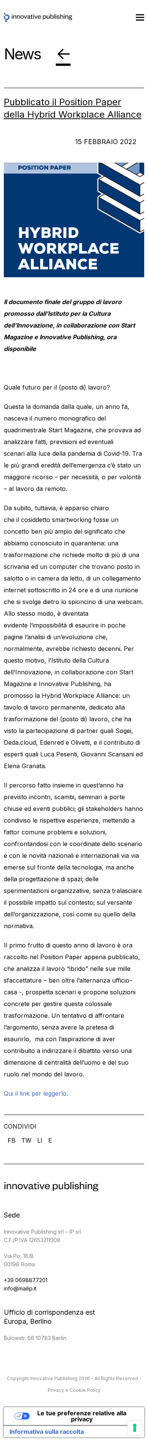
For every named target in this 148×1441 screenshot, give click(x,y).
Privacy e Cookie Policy (74, 1390)
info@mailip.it (20, 1288)
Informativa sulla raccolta (46, 1431)
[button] (140, 17)
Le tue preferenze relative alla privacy (81, 1416)
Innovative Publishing (53, 1378)
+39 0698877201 (25, 1280)
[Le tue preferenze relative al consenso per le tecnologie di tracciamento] (135, 1428)
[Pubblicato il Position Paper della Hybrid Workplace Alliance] (74, 220)
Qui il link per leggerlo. (36, 1093)
